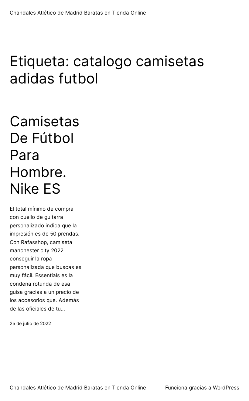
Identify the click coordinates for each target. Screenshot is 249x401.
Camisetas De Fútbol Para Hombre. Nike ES (44, 155)
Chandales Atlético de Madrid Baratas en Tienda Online (78, 12)
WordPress (226, 387)
